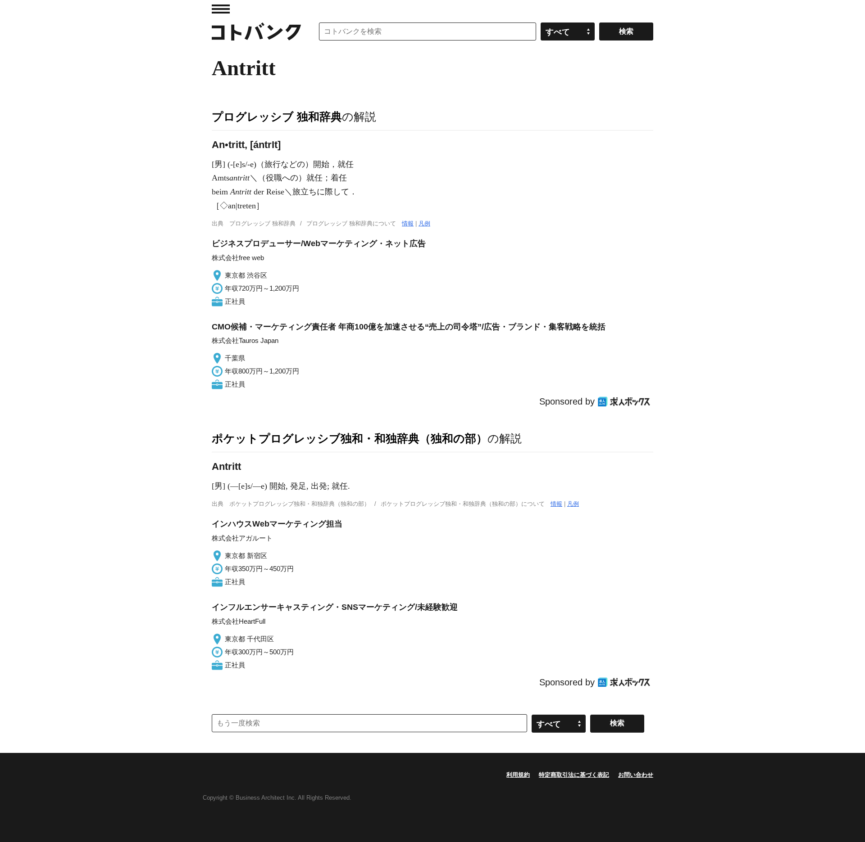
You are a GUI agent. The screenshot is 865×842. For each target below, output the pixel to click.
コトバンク (256, 32)
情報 (408, 223)
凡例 (424, 223)
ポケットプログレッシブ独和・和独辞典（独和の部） (349, 438)
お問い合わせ (635, 774)
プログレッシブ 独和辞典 (277, 116)
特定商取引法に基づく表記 (574, 774)
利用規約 (518, 774)
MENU (221, 9)
